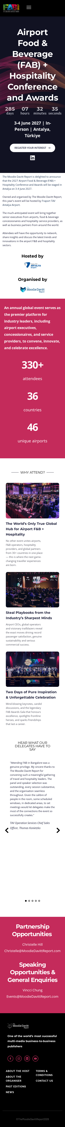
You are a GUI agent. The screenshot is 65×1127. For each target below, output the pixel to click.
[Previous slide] (7, 830)
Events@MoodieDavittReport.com (32, 996)
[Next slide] (58, 830)
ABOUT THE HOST (18, 1071)
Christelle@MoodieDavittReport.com (32, 951)
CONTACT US (44, 1080)
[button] (28, 7)
